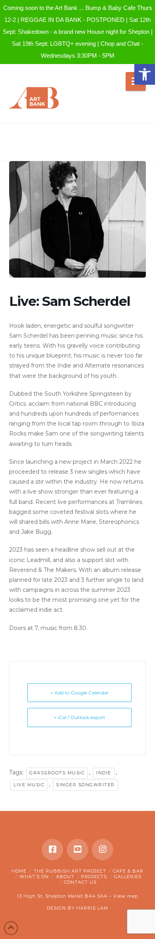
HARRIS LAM (92, 908)
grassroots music (57, 773)
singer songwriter (85, 784)
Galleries (127, 876)
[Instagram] (102, 849)
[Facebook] (52, 849)
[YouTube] (77, 849)
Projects (94, 876)
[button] (144, 74)
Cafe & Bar (128, 871)
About (65, 876)
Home (19, 871)
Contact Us (80, 882)
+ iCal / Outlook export (79, 717)
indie (103, 773)
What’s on (34, 876)
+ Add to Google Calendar (79, 693)
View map (125, 896)
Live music (29, 784)
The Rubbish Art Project (70, 871)
